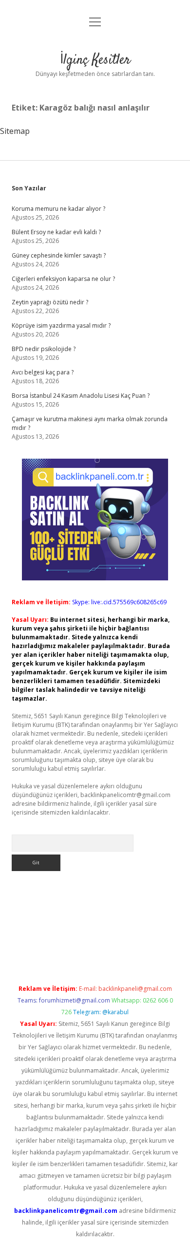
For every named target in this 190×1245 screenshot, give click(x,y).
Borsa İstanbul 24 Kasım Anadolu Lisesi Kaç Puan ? (81, 395)
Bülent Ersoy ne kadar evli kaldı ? (56, 232)
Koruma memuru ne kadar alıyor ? (58, 208)
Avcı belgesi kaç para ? (43, 372)
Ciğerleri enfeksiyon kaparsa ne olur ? (63, 279)
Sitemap (15, 131)
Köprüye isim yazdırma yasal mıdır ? (61, 325)
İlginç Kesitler (95, 60)
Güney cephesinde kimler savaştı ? (59, 255)
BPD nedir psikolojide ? (44, 349)
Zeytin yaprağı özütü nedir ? (50, 302)
